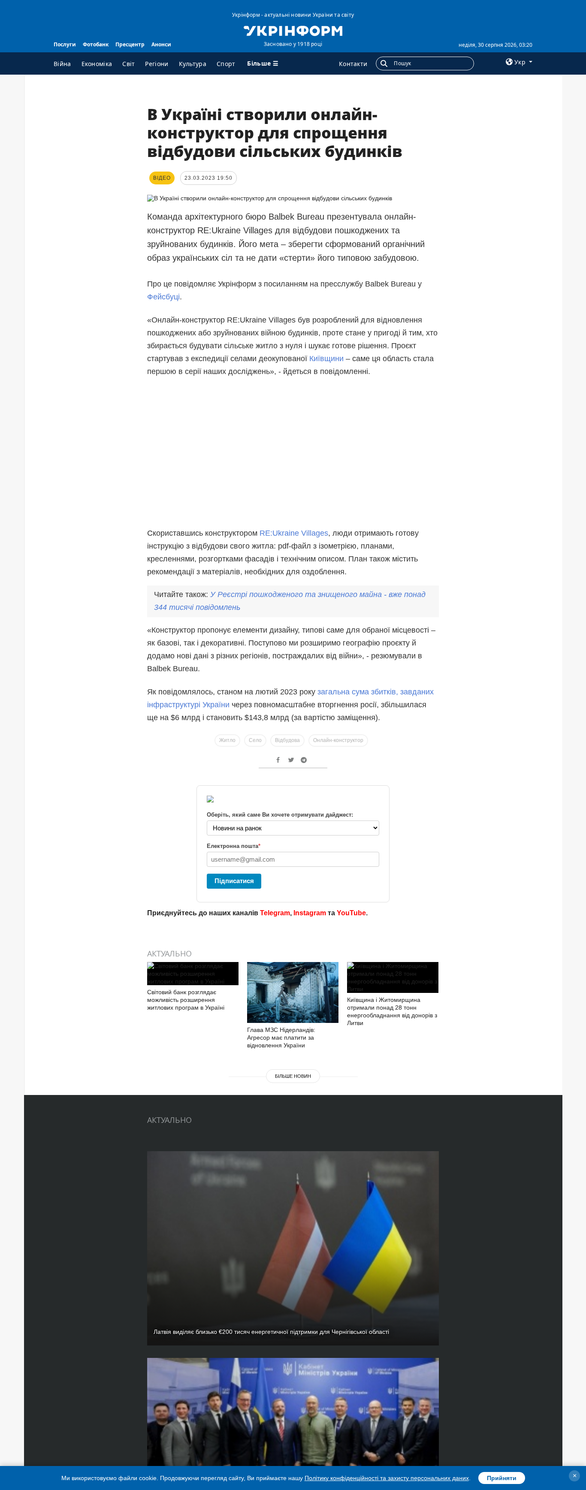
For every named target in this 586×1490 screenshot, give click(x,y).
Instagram (309, 913)
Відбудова (287, 740)
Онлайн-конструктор (338, 740)
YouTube (351, 913)
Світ (128, 64)
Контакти (353, 64)
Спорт (226, 64)
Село (255, 740)
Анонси (161, 44)
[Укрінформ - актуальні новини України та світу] (293, 30)
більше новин (293, 1076)
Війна (62, 64)
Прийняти (502, 1478)
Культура (192, 64)
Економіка (97, 64)
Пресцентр (130, 44)
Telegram (275, 913)
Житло (227, 740)
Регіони (156, 64)
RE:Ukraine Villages (294, 533)
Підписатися (234, 880)
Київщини (327, 358)
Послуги (65, 44)
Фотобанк (96, 44)
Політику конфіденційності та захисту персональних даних (387, 1478)
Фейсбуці (163, 297)
